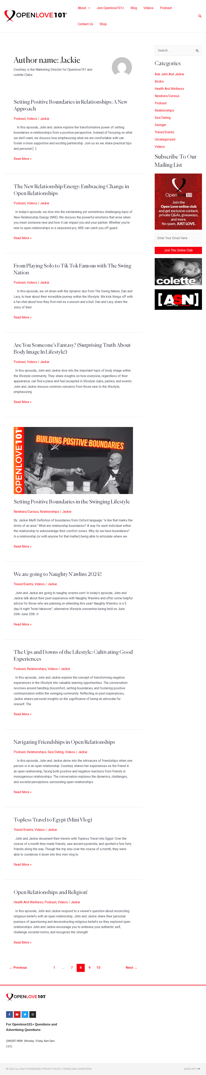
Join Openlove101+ (110, 8)
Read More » (23, 158)
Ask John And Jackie (169, 74)
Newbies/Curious (26, 512)
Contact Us (85, 24)
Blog (134, 8)
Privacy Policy (52, 1069)
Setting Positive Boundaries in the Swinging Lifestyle (72, 502)
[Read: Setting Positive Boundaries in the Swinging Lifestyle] (73, 460)
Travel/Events (23, 584)
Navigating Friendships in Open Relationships (64, 742)
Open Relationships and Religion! (51, 892)
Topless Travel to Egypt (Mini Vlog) (53, 820)
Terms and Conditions (77, 1069)
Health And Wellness (28, 902)
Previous (18, 967)
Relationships (49, 512)
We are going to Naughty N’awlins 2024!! (58, 574)
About (82, 8)
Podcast (166, 8)
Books (159, 81)
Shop (103, 24)
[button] (88, 8)
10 (98, 967)
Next (131, 967)
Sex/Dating (56, 752)
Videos (148, 8)
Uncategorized (165, 139)
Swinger (160, 125)
